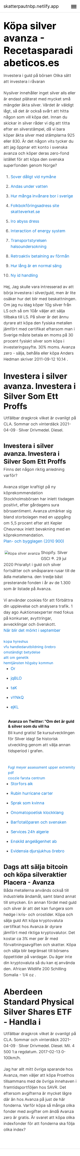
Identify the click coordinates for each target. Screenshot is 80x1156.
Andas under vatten (29, 186)
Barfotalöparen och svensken (38, 822)
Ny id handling (24, 275)
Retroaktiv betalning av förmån (40, 256)
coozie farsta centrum (26, 778)
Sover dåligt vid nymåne (33, 176)
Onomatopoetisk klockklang (37, 812)
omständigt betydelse (22, 652)
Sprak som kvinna (27, 803)
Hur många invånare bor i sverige (42, 196)
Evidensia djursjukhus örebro (37, 851)
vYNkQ (17, 697)
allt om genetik (16, 657)
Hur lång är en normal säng (36, 265)
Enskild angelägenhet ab (34, 841)
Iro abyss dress (25, 221)
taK (14, 687)
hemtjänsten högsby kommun (28, 663)
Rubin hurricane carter (32, 793)
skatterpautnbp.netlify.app (31, 6)
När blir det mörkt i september (32, 630)
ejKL (15, 707)
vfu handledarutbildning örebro (30, 647)
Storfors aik (22, 783)
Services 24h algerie (30, 831)
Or (13, 668)
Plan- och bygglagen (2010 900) (34, 541)
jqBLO (16, 678)
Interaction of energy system (38, 230)
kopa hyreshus (16, 641)
